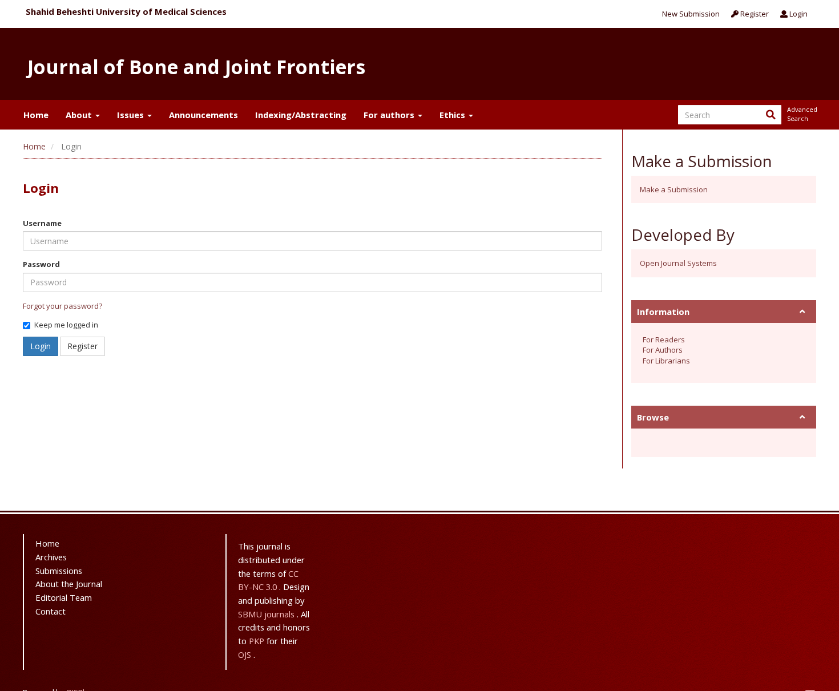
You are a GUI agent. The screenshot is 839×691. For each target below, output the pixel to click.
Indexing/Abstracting (300, 114)
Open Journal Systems (678, 263)
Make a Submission (674, 189)
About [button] (80, 114)
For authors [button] (390, 114)
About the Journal (68, 583)
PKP (258, 640)
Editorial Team (63, 597)
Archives (51, 557)
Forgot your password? (62, 306)
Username (42, 223)
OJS (245, 654)
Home (36, 114)
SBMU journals (267, 614)
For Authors (663, 350)
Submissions (58, 570)
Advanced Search (801, 114)
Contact (50, 611)
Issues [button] (131, 114)
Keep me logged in (66, 325)
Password (41, 264)
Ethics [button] (453, 114)
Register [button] (82, 346)
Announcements (203, 114)
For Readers (664, 339)
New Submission (691, 14)
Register (754, 14)
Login (798, 14)
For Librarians (666, 360)
